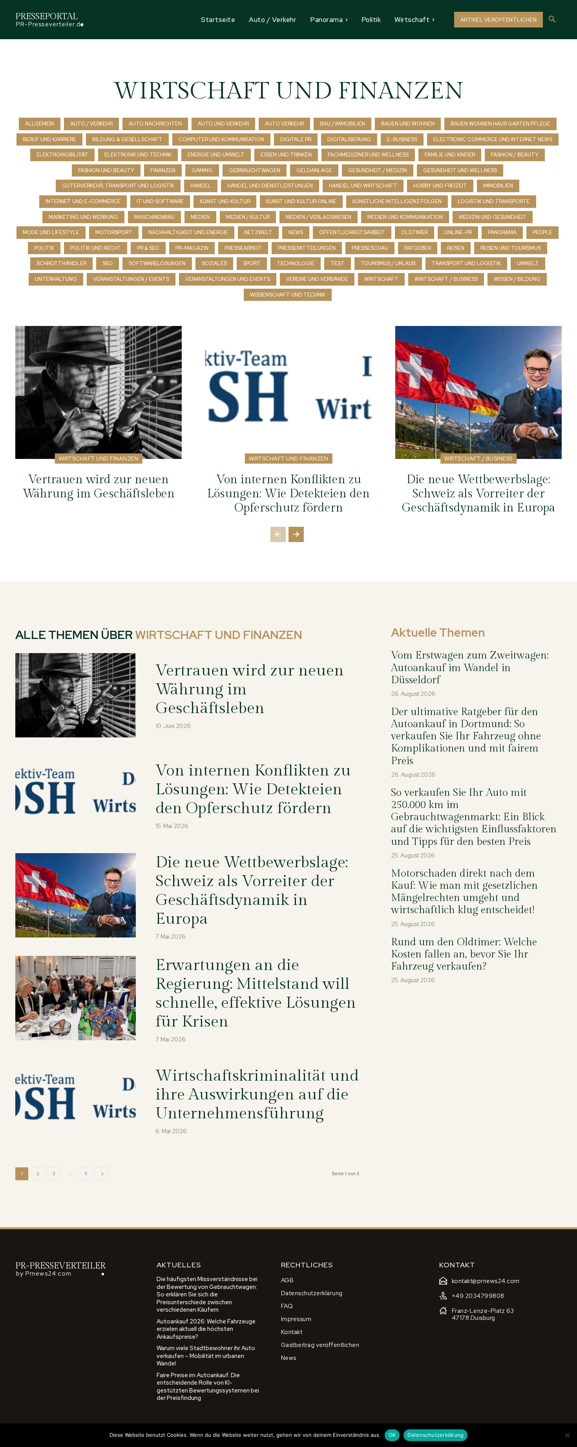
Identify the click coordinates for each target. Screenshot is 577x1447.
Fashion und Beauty (106, 170)
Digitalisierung (349, 139)
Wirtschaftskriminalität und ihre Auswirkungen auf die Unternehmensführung (257, 1095)
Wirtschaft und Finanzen (99, 458)
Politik (44, 248)
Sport (252, 263)
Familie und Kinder (450, 154)
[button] (552, 19)
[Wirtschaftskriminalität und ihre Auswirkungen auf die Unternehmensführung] (75, 1101)
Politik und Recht (95, 248)
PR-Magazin (191, 248)
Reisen (455, 248)
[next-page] (296, 534)
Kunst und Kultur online (301, 201)
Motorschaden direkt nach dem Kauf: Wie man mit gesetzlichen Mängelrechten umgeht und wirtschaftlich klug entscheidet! (464, 892)
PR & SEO (148, 248)
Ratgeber (417, 248)
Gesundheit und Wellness (460, 170)
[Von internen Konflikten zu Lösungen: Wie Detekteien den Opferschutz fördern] (288, 392)
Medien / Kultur (248, 217)
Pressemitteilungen (307, 248)
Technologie (295, 263)
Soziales (214, 263)
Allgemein (39, 123)
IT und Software (160, 201)
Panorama (502, 232)
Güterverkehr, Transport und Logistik (118, 185)
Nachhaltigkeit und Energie (188, 232)
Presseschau (370, 248)
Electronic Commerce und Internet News (492, 139)
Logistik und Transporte (494, 201)
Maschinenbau (154, 217)
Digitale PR (295, 139)
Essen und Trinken (286, 154)
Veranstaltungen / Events (131, 279)
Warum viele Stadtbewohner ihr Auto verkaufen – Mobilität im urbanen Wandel (206, 1355)
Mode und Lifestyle (51, 232)
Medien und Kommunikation (405, 217)
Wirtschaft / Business (446, 279)
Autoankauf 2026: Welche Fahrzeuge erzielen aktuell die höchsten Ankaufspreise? (206, 1329)
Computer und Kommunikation (221, 139)
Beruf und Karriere (49, 139)
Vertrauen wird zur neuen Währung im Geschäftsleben (99, 487)
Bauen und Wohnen (408, 123)
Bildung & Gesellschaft (127, 139)
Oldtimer (414, 232)
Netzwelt (258, 232)
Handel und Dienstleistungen (270, 185)
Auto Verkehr (284, 123)
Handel (200, 185)
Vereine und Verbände (317, 279)
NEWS (295, 232)
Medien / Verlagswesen (318, 217)
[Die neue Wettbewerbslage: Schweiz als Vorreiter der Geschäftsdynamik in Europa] (478, 392)
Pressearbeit (243, 248)
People (542, 232)
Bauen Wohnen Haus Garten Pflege (500, 123)
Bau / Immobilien (342, 123)
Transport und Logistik (466, 263)
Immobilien (498, 185)
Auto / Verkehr (91, 123)
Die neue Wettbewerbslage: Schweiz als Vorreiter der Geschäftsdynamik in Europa (478, 494)
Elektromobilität (62, 154)
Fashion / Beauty (515, 154)
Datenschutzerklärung (435, 1435)
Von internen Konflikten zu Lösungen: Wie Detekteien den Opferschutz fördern (288, 494)
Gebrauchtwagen (254, 170)
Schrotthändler (61, 263)
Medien (200, 217)
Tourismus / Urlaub (388, 263)
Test (337, 263)
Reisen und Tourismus (510, 248)
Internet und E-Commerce (83, 201)
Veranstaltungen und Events (227, 279)
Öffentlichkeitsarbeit (352, 232)
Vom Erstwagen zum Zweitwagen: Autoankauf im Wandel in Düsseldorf (470, 668)
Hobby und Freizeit (440, 185)
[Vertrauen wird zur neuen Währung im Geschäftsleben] (98, 392)
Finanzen (162, 170)
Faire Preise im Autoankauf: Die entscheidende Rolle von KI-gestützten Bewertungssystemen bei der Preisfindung (208, 1386)
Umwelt (528, 263)
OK (392, 1435)
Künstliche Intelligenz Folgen (397, 201)
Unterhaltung (56, 279)
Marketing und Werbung (83, 217)
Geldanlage (314, 170)
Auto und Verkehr (223, 123)
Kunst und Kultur (225, 201)
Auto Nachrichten (155, 123)
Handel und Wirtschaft (363, 185)
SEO (107, 263)
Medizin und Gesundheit (492, 217)
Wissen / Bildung (517, 279)
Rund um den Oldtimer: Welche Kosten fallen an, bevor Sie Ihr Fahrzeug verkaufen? (464, 954)
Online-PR (458, 232)
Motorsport (113, 232)
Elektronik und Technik (138, 154)
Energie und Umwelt (216, 154)
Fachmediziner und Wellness (368, 154)
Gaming (202, 170)
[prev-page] (278, 534)
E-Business (402, 139)
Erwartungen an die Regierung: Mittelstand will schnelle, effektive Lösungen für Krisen (255, 993)
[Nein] (567, 1435)
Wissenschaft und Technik (287, 294)
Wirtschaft (381, 279)
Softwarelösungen (157, 263)
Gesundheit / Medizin (377, 170)
